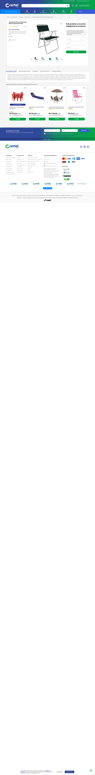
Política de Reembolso (32, 165)
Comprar (17, 119)
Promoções (46, 161)
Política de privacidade (32, 158)
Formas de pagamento (21, 161)
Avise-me (76, 52)
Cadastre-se (87, 6)
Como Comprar (47, 159)
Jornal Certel (19, 167)
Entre (82, 6)
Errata (29, 170)
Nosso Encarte (20, 168)
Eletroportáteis (9, 167)
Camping (21, 17)
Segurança (30, 167)
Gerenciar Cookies (47, 188)
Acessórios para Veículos (11, 158)
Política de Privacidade (68, 133)
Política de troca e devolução (33, 161)
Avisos (29, 168)
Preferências (59, 771)
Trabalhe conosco (20, 159)
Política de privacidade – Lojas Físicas (35, 159)
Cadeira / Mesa (28, 17)
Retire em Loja (20, 172)
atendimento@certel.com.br (83, 0)
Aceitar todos (69, 771)
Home (8, 17)
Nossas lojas (19, 163)
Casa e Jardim (8, 161)
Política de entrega (31, 163)
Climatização (8, 163)
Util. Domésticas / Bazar (10, 174)
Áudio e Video (8, 159)
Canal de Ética (20, 170)
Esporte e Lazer (15, 17)
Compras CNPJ (30, 172)
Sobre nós (19, 158)
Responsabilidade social (21, 165)
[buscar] (67, 5)
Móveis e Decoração (10, 172)
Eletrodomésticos (9, 165)
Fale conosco (46, 158)
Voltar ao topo (47, 139)
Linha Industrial (9, 170)
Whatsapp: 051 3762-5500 (51, 163)
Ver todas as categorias (12, 11)
